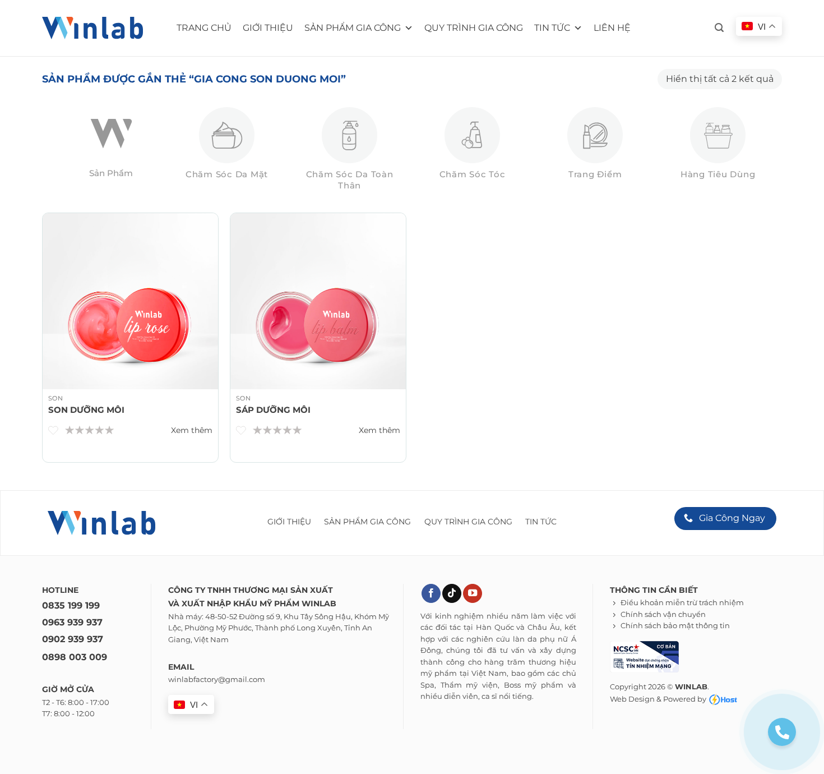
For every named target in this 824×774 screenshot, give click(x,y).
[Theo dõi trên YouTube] (472, 593)
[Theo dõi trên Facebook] (431, 593)
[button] (719, 28)
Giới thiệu (268, 27)
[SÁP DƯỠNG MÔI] (318, 301)
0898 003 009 (74, 657)
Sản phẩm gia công (352, 27)
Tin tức (552, 27)
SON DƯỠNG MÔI (86, 409)
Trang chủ (204, 27)
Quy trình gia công (473, 27)
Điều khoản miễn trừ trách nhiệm (682, 602)
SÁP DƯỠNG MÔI (273, 409)
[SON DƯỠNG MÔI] (130, 301)
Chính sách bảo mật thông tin (675, 625)
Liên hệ (612, 27)
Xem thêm (191, 430)
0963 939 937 (72, 622)
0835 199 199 (71, 605)
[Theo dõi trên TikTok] (451, 593)
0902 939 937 (72, 639)
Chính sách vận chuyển (663, 614)
